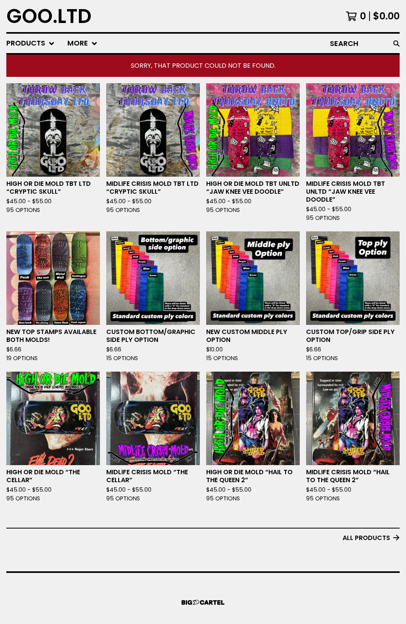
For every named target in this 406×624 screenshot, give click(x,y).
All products (366, 537)
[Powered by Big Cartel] (203, 602)
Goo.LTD (49, 16)
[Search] (396, 43)
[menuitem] (30, 43)
